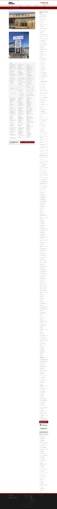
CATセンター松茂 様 (12, 65)
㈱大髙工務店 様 (42, 192)
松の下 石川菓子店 (43, 460)
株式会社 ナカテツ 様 (13, 113)
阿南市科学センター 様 (29, 127)
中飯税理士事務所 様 (20, 98)
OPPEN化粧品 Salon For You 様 (30, 70)
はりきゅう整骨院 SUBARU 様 (22, 78)
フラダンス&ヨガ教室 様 (29, 93)
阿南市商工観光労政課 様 (13, 134)
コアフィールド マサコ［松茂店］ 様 (13, 87)
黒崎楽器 (41, 490)
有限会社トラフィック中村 (43, 442)
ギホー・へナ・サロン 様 (13, 85)
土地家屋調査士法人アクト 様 (30, 101)
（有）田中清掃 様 (20, 130)
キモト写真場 (42, 467)
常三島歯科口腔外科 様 (21, 107)
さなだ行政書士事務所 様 (43, 72)
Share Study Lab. (42, 453)
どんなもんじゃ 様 (12, 77)
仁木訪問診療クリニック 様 (21, 137)
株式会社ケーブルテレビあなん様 (30, 114)
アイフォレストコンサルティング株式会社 (44, 449)
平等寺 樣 (11, 108)
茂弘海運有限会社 (42, 438)
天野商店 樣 (42, 227)
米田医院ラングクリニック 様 (30, 118)
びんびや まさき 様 (43, 99)
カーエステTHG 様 (29, 83)
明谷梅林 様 (42, 264)
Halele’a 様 (19, 67)
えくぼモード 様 (29, 73)
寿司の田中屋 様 (42, 232)
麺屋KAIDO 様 (28, 129)
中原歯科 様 (42, 194)
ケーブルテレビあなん (43, 476)
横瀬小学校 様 (42, 294)
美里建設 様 (28, 137)
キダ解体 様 (19, 84)
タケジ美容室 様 (20, 134)
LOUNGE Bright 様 (29, 68)
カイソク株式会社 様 (29, 82)
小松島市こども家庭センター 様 (21, 106)
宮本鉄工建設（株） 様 (43, 230)
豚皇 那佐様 (41, 333)
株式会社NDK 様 (29, 112)
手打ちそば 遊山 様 (29, 108)
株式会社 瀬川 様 (42, 276)
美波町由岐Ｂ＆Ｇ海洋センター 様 (13, 120)
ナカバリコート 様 (12, 93)
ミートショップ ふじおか (43, 472)
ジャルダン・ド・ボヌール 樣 (44, 157)
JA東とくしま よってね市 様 (21, 68)
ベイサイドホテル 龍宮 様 (21, 94)
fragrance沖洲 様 (12, 67)
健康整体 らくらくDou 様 (13, 137)
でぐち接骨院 (42, 481)
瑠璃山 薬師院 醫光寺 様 (21, 117)
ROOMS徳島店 (42, 488)
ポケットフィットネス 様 (43, 185)
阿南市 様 (11, 126)
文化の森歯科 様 (20, 109)
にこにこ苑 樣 (20, 77)
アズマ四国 (41, 486)
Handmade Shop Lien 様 (30, 67)
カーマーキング (31, 501)
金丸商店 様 (28, 124)
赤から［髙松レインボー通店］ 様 (30, 123)
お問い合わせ (42, 495)
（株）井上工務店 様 (12, 131)
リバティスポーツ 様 (12, 135)
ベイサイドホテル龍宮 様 (30, 94)
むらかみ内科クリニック (43, 445)
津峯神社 (41, 462)
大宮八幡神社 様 (42, 223)
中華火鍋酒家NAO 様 (12, 98)
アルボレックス (42, 474)
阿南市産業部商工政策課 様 (21, 127)
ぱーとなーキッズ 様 (43, 95)
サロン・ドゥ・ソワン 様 (21, 88)
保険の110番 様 (29, 99)
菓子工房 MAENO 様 (20, 120)
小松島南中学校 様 (43, 234)
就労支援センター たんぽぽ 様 (13, 107)
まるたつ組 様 (42, 102)
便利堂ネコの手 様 (20, 99)
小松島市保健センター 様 (29, 105)
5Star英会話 (41, 483)
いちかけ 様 (11, 73)
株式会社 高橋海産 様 (12, 112)
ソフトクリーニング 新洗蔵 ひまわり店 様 (30, 91)
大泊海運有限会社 (42, 440)
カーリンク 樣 (12, 84)
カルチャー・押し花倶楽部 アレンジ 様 (22, 136)
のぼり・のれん (31, 499)
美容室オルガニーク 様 (29, 119)
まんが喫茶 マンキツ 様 (29, 136)
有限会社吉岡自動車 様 (43, 271)
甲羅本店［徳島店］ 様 (43, 388)
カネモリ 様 (11, 83)
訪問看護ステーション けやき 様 (30, 121)
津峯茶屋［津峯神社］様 (43, 303)
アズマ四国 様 (42, 393)
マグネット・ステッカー (32, 500)
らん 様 (28, 81)
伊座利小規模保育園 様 (12, 99)
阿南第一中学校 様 (12, 128)
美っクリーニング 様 (12, 119)
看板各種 (11, 63)
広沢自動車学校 (42, 465)
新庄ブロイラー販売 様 (29, 109)
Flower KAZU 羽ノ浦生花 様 (30, 66)
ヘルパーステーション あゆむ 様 (13, 94)
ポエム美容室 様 (28, 134)
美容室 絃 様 (20, 119)
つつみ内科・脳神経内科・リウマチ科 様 (30, 76)
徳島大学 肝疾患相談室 (43, 447)
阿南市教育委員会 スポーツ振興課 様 (30, 126)
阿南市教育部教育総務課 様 (13, 127)
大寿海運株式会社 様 (43, 225)
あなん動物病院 (42, 458)
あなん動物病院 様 (20, 72)
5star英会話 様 (20, 131)
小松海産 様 (28, 106)
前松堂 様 (28, 100)
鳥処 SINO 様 (20, 129)
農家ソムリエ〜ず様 (20, 124)
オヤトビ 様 (11, 82)
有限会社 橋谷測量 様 (43, 269)
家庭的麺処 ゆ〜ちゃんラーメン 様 (13, 132)
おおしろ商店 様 (42, 67)
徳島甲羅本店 (42, 451)
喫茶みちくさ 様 (20, 101)
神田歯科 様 (11, 118)
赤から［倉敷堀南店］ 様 (43, 335)
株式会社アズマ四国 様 (21, 113)
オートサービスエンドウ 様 (21, 82)
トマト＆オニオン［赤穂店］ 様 (30, 92)
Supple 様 (28, 131)
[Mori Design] (12, 3)
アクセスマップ (26, 496)
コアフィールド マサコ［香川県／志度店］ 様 (13, 88)
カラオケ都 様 (20, 83)
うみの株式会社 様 (20, 73)
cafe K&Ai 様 (28, 64)
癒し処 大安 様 (28, 135)
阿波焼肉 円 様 (28, 128)
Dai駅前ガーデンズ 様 (13, 66)
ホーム (22, 495)
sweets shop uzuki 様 (29, 71)
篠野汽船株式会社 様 (20, 118)
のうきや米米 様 (29, 77)
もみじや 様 (42, 106)
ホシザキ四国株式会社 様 (21, 95)
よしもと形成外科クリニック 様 (22, 81)
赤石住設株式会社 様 (12, 124)
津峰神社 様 (11, 117)
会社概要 (26, 495)
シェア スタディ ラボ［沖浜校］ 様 (30, 88)
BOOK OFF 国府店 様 (12, 64)
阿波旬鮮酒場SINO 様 (20, 128)
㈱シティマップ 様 (43, 190)
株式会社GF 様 (20, 112)
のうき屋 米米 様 (12, 78)
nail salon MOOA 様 (43, 45)
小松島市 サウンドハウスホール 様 (13, 106)
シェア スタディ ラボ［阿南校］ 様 (14, 90)
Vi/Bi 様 (11, 72)
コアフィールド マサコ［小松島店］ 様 (30, 85)
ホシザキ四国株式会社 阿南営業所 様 (30, 95)
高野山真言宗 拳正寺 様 (13, 129)
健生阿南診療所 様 (12, 100)
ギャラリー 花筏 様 (20, 85)
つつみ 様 (41, 79)
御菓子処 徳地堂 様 (20, 108)
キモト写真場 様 (29, 84)
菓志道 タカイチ (42, 479)
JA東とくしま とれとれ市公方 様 (13, 68)
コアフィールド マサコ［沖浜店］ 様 (21, 87)
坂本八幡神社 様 (42, 220)
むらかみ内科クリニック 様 (44, 104)
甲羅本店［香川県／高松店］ (30, 117)
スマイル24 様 (20, 90)
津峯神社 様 (42, 296)
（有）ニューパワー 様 (13, 130)
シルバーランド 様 (43, 155)
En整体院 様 (20, 66)
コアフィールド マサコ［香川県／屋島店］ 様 (30, 87)
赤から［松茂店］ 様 (43, 337)
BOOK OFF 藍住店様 (20, 64)
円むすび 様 (19, 100)
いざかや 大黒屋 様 (29, 72)
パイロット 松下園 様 (21, 93)
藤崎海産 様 (19, 121)
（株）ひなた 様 (29, 130)
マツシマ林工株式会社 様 (43, 187)
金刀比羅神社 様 (12, 125)
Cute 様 (28, 65)
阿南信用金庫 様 (20, 125)
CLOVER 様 (19, 65)
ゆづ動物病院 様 (12, 81)
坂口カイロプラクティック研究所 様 (13, 102)
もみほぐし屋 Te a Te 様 (43, 109)
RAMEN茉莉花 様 (12, 71)
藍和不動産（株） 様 (29, 120)
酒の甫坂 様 (41, 395)
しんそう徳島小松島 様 (43, 74)
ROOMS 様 (19, 71)
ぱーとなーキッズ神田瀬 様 (44, 97)
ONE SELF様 (42, 47)
